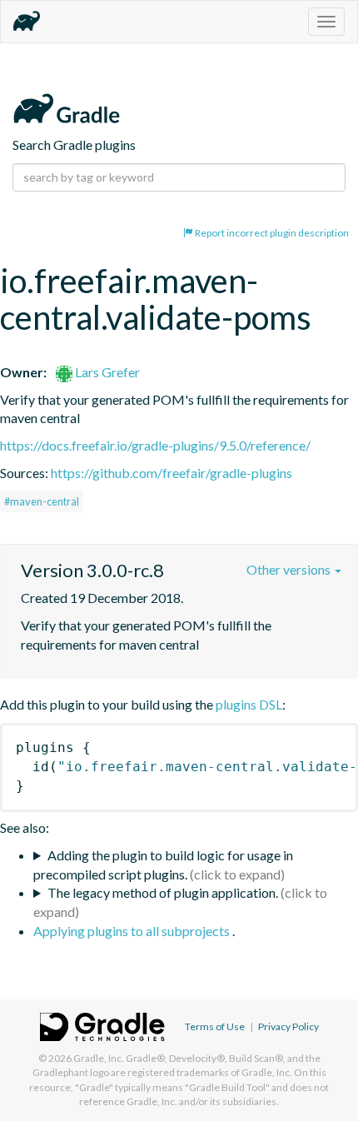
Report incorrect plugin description (271, 233)
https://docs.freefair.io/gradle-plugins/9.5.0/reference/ (155, 445)
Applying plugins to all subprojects (132, 931)
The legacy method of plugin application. (162, 892)
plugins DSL (249, 704)
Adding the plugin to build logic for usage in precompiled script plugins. (163, 864)
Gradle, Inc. (98, 1058)
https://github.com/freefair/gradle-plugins (171, 473)
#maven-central (41, 501)
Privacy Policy (288, 1026)
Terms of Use (215, 1026)
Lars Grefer (106, 372)
